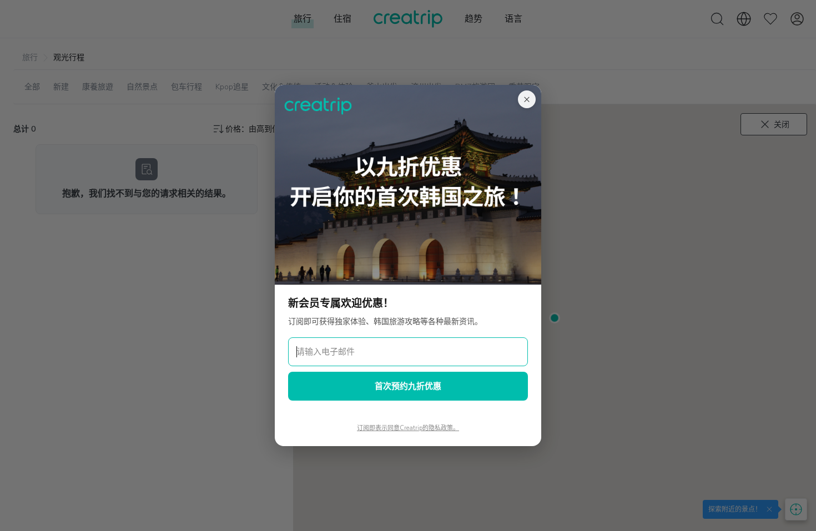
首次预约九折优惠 (408, 386)
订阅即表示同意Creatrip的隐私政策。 (408, 428)
